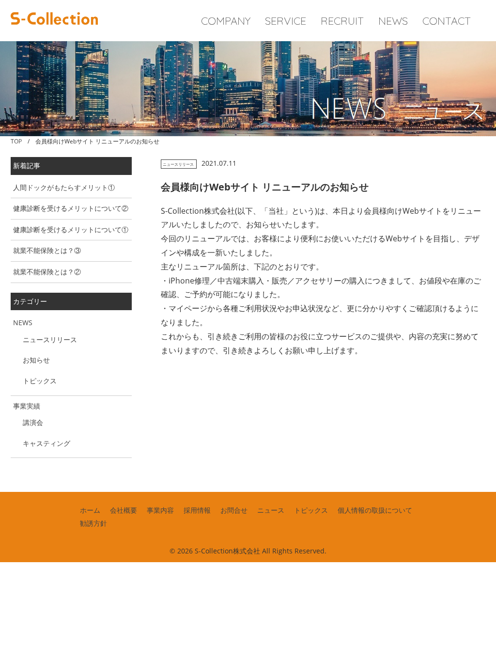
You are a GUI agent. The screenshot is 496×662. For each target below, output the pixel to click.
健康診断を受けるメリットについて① (70, 229)
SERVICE (285, 21)
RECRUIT (342, 21)
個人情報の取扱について (375, 510)
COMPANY (225, 21)
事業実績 (26, 405)
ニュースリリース (178, 164)
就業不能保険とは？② (47, 271)
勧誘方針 (93, 523)
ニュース (270, 510)
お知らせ (36, 359)
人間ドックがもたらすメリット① (64, 187)
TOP (16, 141)
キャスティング (46, 443)
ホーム (90, 510)
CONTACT (446, 21)
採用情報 (197, 510)
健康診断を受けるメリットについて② (70, 208)
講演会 (33, 422)
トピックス (40, 380)
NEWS (393, 21)
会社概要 (123, 510)
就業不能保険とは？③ (47, 250)
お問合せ (234, 510)
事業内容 (160, 510)
